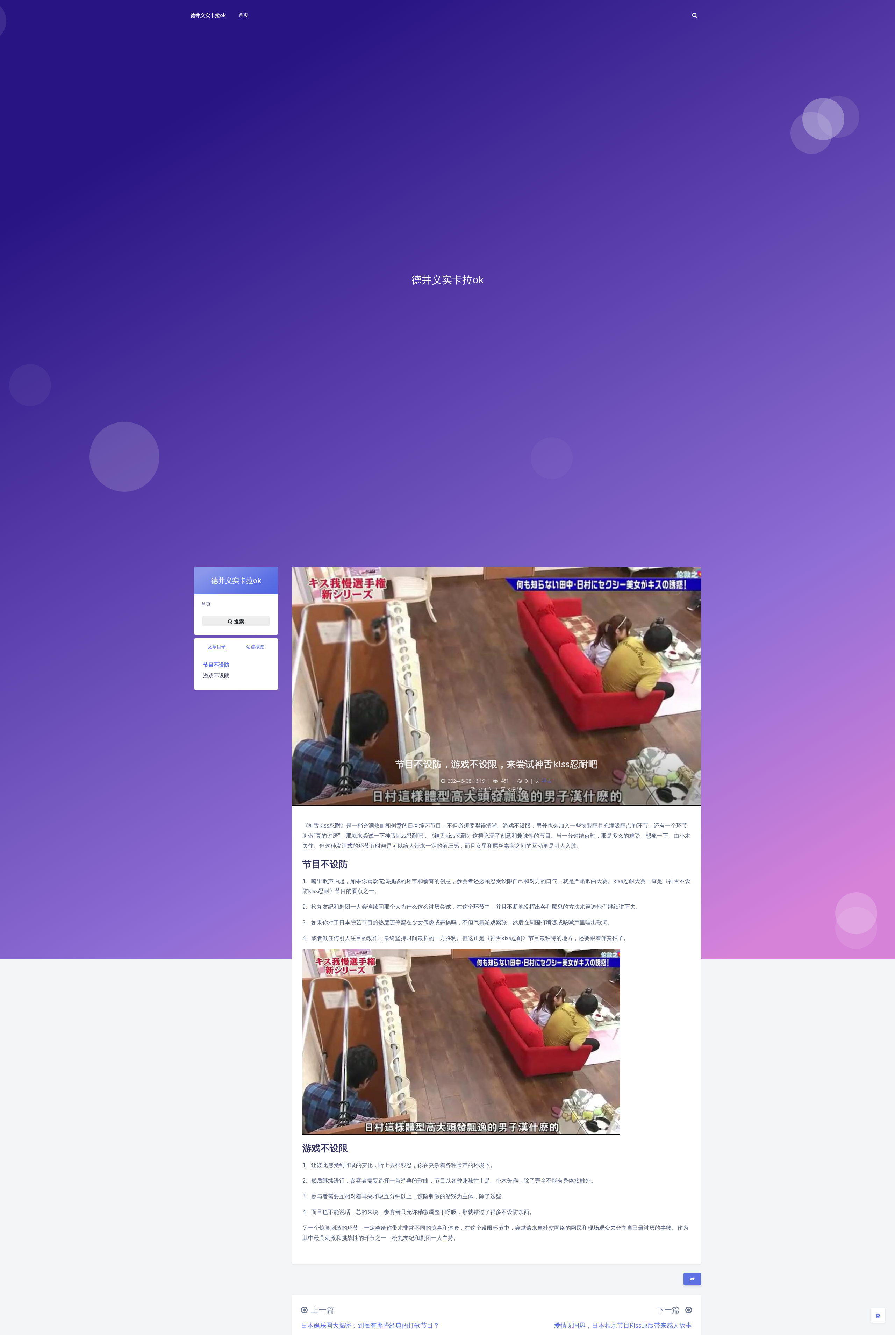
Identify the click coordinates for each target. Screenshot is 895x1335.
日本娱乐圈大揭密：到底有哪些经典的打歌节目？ (370, 1325)
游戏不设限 (216, 675)
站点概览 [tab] (255, 647)
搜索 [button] (238, 621)
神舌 (547, 780)
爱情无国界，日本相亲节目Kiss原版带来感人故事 (623, 1325)
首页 (206, 604)
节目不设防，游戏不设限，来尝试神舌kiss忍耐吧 (496, 764)
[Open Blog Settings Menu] (878, 1315)
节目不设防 (216, 664)
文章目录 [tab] (217, 647)
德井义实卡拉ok (208, 15)
